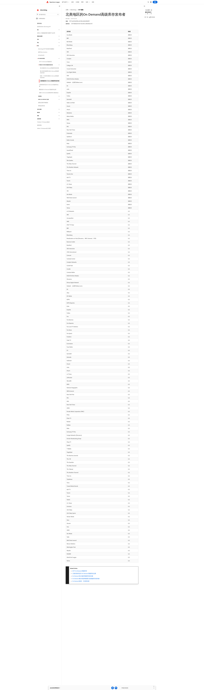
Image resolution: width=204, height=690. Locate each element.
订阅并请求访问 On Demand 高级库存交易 (84, 573)
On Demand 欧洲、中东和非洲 (80, 581)
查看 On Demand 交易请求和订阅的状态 (48, 92)
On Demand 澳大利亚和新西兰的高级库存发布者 (85, 578)
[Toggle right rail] (144, 6)
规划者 (38, 112)
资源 (38, 115)
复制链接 (153, 17)
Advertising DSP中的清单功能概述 (46, 49)
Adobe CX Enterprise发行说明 (44, 128)
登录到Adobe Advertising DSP (44, 26)
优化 (38, 39)
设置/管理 (39, 118)
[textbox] (47, 14)
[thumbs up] (112, 688)
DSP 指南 (80, 10)
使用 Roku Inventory (42, 52)
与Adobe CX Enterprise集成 (43, 122)
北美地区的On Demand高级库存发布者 (49, 81)
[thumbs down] (116, 688)
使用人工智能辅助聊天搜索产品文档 (46, 33)
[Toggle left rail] (59, 6)
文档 (67, 10)
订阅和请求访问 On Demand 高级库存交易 (48, 85)
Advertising (73, 10)
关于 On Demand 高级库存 (79, 571)
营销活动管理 (39, 36)
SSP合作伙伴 (41, 55)
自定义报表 (39, 109)
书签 (147, 17)
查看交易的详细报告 (43, 102)
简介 (38, 29)
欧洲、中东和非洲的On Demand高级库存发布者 (49, 76)
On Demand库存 (41, 58)
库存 (38, 45)
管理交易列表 (41, 105)
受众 (38, 42)
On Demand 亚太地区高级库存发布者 (82, 576)
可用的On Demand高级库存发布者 (46, 64)
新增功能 (39, 23)
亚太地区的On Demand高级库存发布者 (49, 68)
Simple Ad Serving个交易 (43, 99)
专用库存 (40, 96)
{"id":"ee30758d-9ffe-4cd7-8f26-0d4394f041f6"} (79, 21)
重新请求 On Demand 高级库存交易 (47, 89)
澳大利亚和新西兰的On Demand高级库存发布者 (49, 72)
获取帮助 (39, 125)
